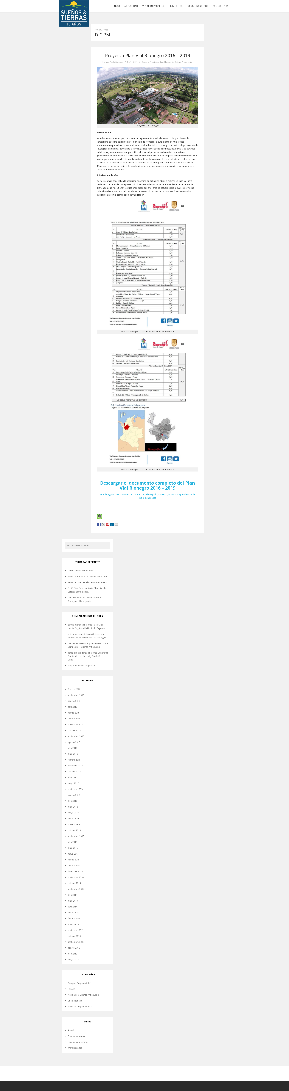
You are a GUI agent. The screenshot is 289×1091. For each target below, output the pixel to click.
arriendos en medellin (78, 634)
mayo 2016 (73, 812)
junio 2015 (73, 847)
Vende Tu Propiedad (154, 6)
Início (116, 6)
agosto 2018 (74, 742)
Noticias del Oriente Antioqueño (178, 62)
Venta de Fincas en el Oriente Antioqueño (88, 576)
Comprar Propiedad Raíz (152, 62)
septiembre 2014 (76, 889)
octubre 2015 (74, 830)
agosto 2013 (74, 947)
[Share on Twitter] (103, 524)
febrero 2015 (74, 865)
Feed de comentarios (78, 1042)
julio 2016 (72, 800)
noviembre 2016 (76, 789)
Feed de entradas (76, 1036)
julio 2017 (72, 777)
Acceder (72, 1030)
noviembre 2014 (76, 877)
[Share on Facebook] (99, 524)
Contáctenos (220, 6)
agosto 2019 (74, 701)
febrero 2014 (74, 918)
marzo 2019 (73, 712)
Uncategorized (75, 1000)
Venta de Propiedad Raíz (80, 1006)
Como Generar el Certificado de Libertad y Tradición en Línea (88, 656)
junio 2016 (73, 806)
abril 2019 (72, 706)
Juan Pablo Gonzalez (114, 62)
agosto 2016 (74, 795)
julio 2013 (72, 953)
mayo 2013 (73, 959)
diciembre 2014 (75, 871)
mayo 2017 (73, 783)
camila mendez (75, 624)
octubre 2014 (74, 883)
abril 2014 (72, 906)
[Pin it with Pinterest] (107, 524)
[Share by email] (116, 524)
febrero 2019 (74, 718)
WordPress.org (75, 1047)
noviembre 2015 (76, 824)
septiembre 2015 (76, 836)
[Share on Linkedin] (112, 524)
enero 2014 (73, 924)
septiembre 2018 (76, 736)
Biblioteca (176, 6)
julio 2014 (72, 894)
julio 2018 (72, 748)
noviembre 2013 (76, 930)
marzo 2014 (73, 912)
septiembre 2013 (76, 941)
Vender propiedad (86, 665)
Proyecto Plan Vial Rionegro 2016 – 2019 (147, 55)
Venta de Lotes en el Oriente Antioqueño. (88, 582)
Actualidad (131, 6)
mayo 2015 (73, 853)
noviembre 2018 (76, 724)
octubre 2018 (74, 730)
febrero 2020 (74, 689)
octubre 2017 (74, 771)
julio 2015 (72, 842)
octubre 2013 (74, 936)
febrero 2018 (74, 759)
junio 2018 (73, 753)
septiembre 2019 (76, 695)
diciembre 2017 (75, 765)
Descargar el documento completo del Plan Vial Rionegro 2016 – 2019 (147, 485)
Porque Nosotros (197, 6)
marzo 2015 (73, 859)
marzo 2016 (73, 818)
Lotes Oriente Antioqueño (80, 570)
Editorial (72, 988)
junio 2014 (73, 900)
